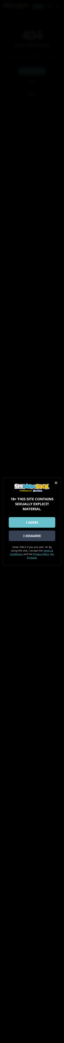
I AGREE (32, 522)
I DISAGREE (32, 536)
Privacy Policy (41, 554)
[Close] (56, 483)
